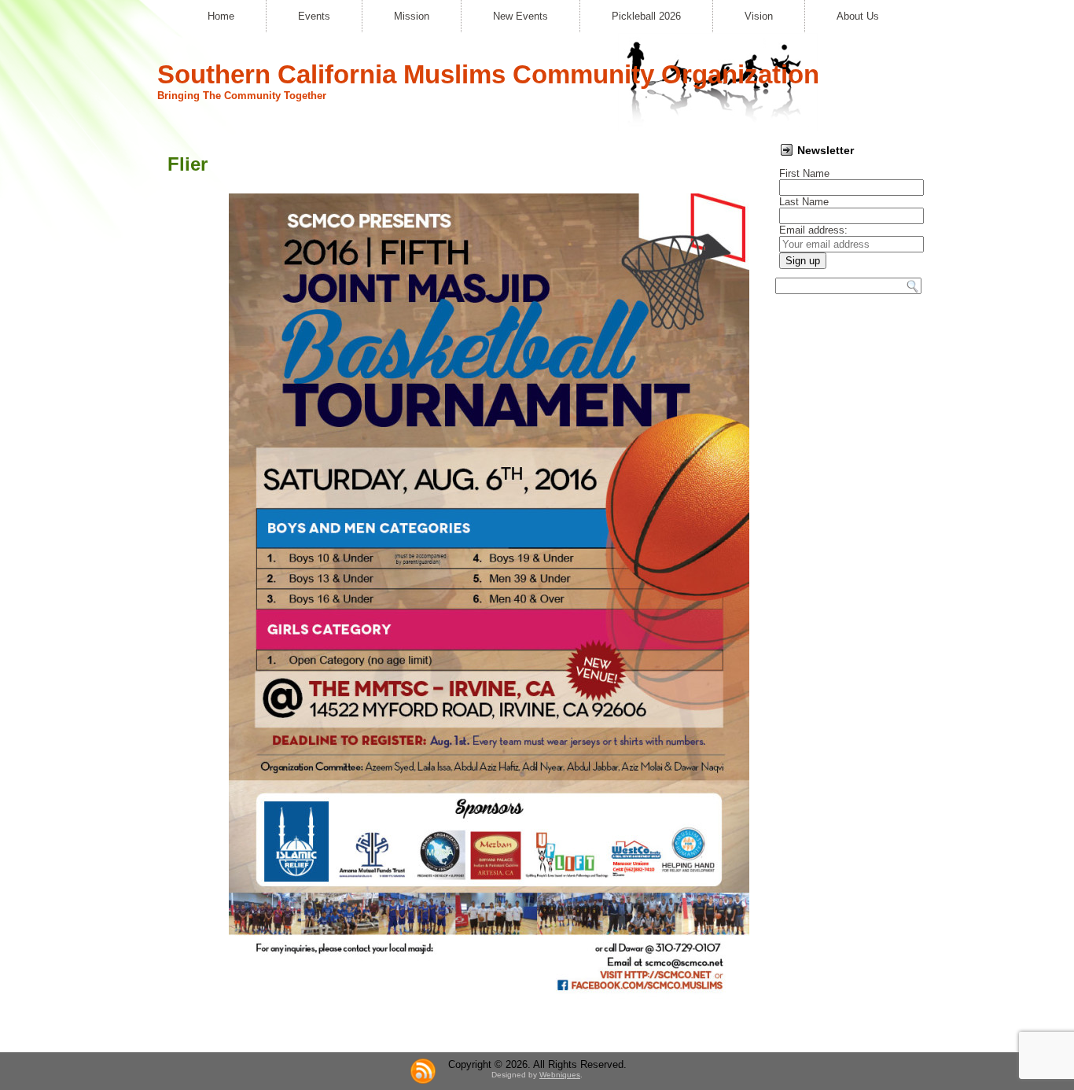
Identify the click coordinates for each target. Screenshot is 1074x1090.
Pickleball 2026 (646, 16)
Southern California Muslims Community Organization (488, 74)
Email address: (813, 230)
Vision (759, 16)
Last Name (804, 202)
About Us (858, 16)
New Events (520, 16)
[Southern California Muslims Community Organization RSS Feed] (423, 1071)
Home (221, 16)
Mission (411, 16)
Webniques (559, 1074)
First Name (804, 173)
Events (314, 16)
